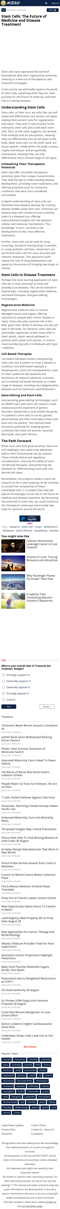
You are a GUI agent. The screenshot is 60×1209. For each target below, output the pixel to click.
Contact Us (37, 1129)
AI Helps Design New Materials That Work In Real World (29, 851)
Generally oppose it (18, 687)
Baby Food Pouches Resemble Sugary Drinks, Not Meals (25, 968)
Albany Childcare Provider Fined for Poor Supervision (27, 945)
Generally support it (18, 681)
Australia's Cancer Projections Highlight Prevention (26, 956)
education (20, 1086)
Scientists (32, 1102)
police (5, 1065)
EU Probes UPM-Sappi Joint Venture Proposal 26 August (24, 1002)
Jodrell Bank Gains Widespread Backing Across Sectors (26, 738)
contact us (50, 1202)
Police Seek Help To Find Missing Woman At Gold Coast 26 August (29, 839)
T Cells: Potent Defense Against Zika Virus (28, 797)
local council (8, 1080)
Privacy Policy (8, 1129)
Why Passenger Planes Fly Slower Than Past (41, 577)
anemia (53, 530)
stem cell (27, 526)
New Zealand (44, 1096)
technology (33, 1086)
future (42, 1102)
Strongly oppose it (17, 693)
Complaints (37, 1133)
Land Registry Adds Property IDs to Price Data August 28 (27, 919)
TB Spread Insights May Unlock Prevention (28, 829)
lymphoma (40, 530)
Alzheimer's (51, 526)
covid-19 (48, 1075)
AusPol (21, 1091)
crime (5, 1096)
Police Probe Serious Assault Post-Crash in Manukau (28, 864)
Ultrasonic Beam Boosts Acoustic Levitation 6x (29, 727)
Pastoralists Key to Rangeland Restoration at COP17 (28, 980)
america (35, 1107)
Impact (45, 1107)
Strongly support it (18, 675)
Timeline (7, 717)
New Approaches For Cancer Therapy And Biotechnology (27, 933)
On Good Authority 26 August (20, 990)
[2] (14, 1185)
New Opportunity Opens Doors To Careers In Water (28, 908)
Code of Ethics (38, 1125)
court (54, 1107)
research (14, 526)
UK (40, 1075)
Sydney (52, 1102)
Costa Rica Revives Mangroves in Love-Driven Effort (26, 1013)
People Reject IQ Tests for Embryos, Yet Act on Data (29, 785)
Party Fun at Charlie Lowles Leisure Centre (28, 898)
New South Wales (24, 1080)
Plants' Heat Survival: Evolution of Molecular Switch (23, 750)
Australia (7, 1059)
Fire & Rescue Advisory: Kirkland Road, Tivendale (25, 888)
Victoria (47, 1065)
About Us (49, 1129)
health (18, 1070)
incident (17, 1112)
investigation (8, 1091)
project (46, 1091)
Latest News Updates (12, 1125)
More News (30, 1046)
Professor (7, 1070)
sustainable (30, 1096)
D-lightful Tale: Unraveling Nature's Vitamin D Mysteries (40, 597)
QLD (22, 1102)
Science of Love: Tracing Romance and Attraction (42, 558)
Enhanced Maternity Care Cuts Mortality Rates (27, 819)
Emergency (16, 1096)
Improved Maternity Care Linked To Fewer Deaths (28, 762)
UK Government (10, 1102)
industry (45, 1086)
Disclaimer (6, 1133)
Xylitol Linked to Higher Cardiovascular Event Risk (26, 1025)
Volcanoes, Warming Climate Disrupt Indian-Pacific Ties (30, 807)
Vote (9, 706)
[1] (11, 1185)
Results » (47, 706)
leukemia (8, 530)
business (21, 1075)
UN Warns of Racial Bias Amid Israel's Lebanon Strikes (25, 773)
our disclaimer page (32, 1206)
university (33, 1059)
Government (20, 1059)
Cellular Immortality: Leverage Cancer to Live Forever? (42, 544)
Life (3, 10)
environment (30, 1070)
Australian (16, 1065)
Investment (8, 1086)
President (7, 1107)
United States (33, 1091)
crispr (38, 526)
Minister (42, 1070)
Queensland (8, 1075)
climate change (21, 1107)
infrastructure (42, 1080)
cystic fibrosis (24, 530)
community (45, 1059)
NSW (38, 1065)
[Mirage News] (10, 3)
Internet (6, 1112)
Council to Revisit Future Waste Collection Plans (28, 876)
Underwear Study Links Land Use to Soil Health (27, 1037)
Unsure (10, 699)
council (32, 1075)
